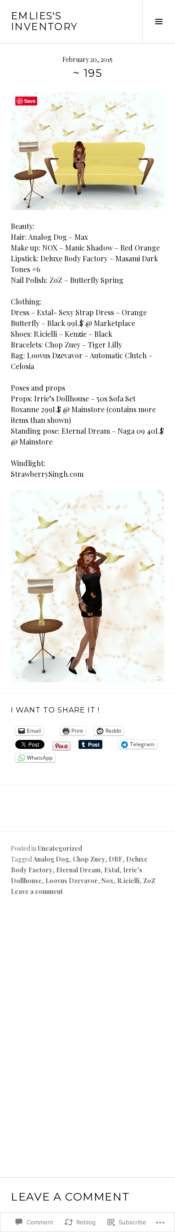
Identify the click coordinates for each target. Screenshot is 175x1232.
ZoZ (149, 880)
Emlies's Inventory (44, 21)
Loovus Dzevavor (71, 880)
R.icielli (128, 880)
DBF (115, 859)
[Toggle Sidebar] (158, 21)
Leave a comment (37, 891)
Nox (107, 880)
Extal (111, 870)
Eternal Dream (78, 870)
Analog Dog (51, 859)
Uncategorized (60, 848)
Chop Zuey (89, 859)
